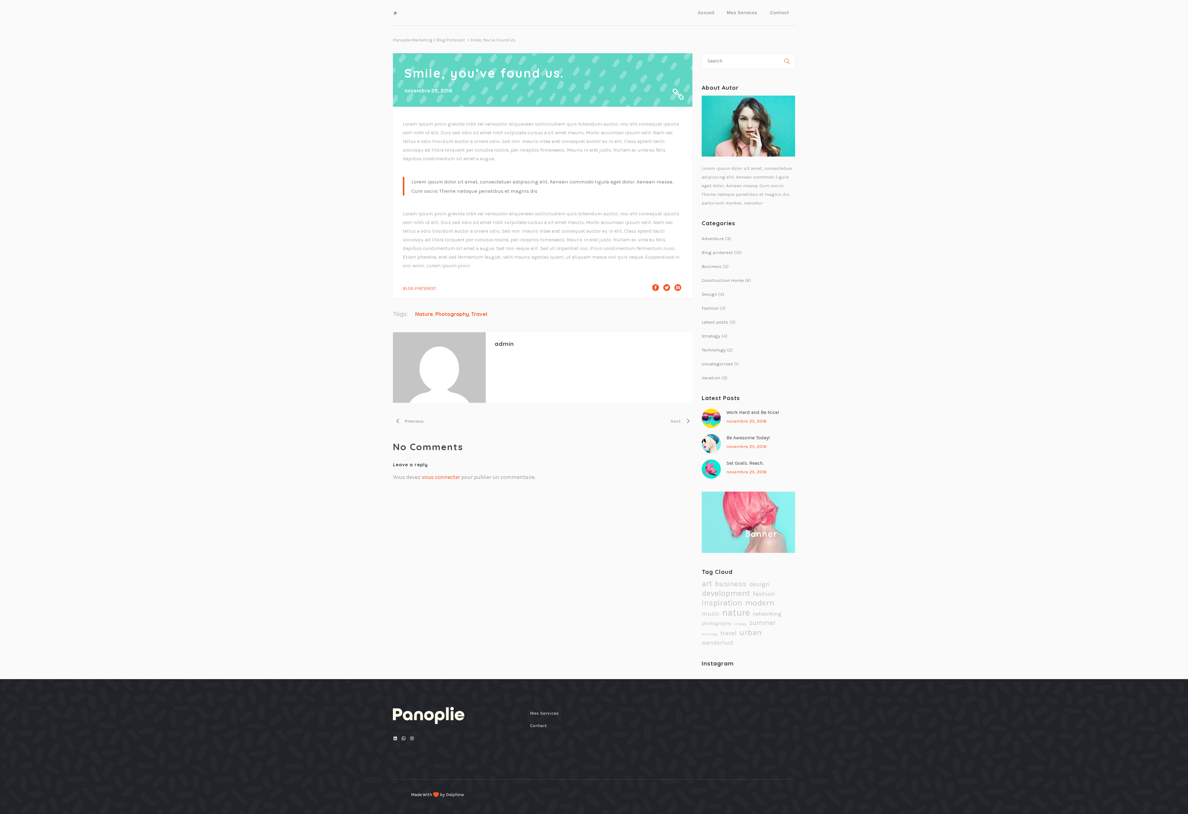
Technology (714, 350)
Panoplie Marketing (412, 40)
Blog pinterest (450, 40)
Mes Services (544, 713)
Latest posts (715, 322)
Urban (750, 632)
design (759, 584)
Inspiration (722, 603)
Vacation (711, 378)
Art (707, 583)
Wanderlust (717, 642)
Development (726, 593)
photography (452, 314)
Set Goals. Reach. (745, 463)
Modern (759, 603)
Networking (767, 613)
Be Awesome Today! (748, 438)
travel (479, 314)
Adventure (713, 238)
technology (710, 634)
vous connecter (441, 477)
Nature (424, 314)
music (710, 613)
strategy (740, 624)
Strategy (711, 336)
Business (711, 266)
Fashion (710, 308)
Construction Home (723, 280)
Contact (538, 725)
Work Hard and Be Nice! (752, 412)
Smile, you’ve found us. (484, 73)
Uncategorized (717, 364)
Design (709, 294)
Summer (762, 623)
